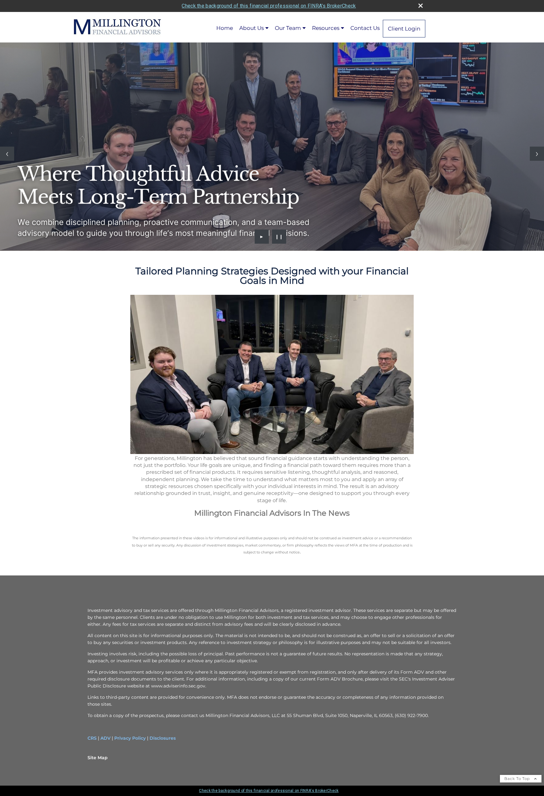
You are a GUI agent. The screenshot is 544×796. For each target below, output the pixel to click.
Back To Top (517, 778)
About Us (251, 28)
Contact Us (365, 28)
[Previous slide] (7, 154)
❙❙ (279, 236)
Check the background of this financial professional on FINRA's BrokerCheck (269, 6)
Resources (325, 28)
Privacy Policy (130, 738)
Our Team (288, 28)
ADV (105, 738)
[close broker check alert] (420, 5)
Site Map (98, 757)
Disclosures (163, 738)
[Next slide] (537, 154)
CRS (92, 738)
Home (224, 28)
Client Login (404, 28)
